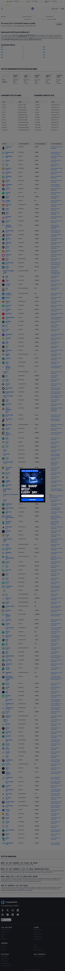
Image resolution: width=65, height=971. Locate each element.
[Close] (43, 470)
